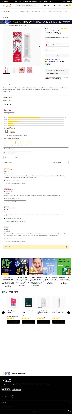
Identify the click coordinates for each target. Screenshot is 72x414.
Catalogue (5, 17)
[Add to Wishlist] (39, 29)
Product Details (6, 84)
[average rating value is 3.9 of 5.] (64, 28)
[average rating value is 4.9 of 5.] (10, 318)
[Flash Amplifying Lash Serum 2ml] (13, 302)
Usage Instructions (7, 97)
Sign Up (59, 5)
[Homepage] (7, 5)
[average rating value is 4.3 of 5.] (41, 318)
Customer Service (6, 407)
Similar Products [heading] (10, 292)
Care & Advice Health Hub (55, 11)
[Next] (39, 46)
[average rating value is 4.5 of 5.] (25, 318)
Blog (44, 11)
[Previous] (3, 312)
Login (54, 78)
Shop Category (6, 11)
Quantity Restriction (7, 104)
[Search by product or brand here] (37, 5)
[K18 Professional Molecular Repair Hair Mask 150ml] (58, 302)
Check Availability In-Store (52, 73)
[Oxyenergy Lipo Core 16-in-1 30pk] (28, 302)
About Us (3, 402)
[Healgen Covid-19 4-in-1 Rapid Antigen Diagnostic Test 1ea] (43, 302)
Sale (66, 11)
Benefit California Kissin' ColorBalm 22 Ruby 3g (17, 25)
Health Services (24, 11)
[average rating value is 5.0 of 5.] (56, 318)
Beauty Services (36, 11)
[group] (13, 310)
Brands (15, 11)
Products (4, 25)
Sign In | (55, 5)
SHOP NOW (36, 285)
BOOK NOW (8, 286)
